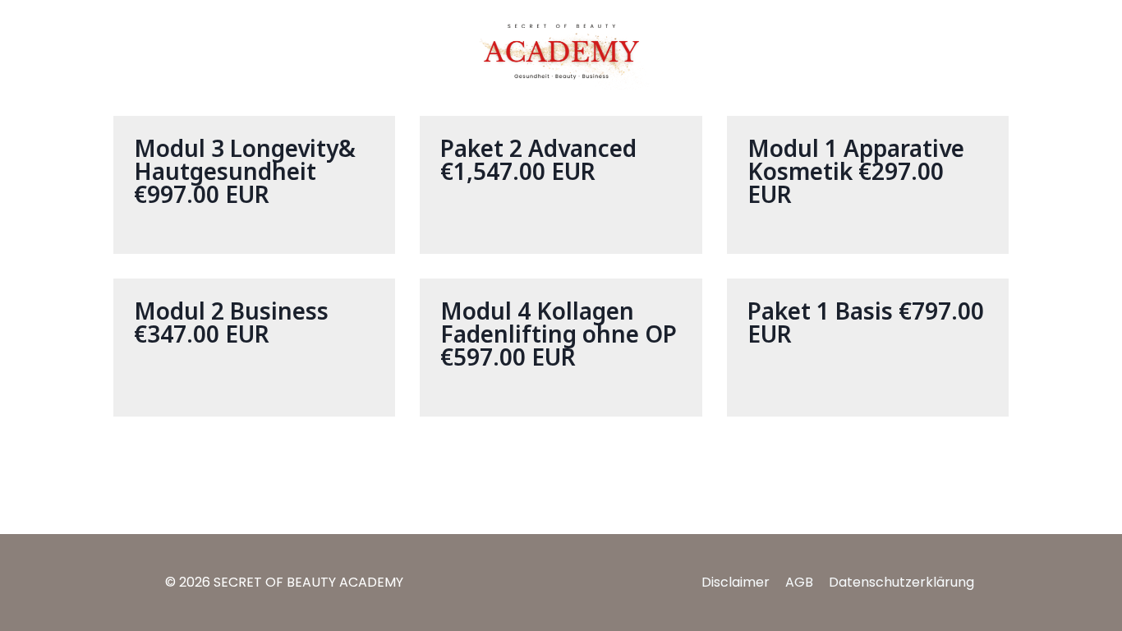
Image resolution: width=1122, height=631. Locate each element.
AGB (799, 582)
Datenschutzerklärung (901, 582)
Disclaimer (735, 582)
